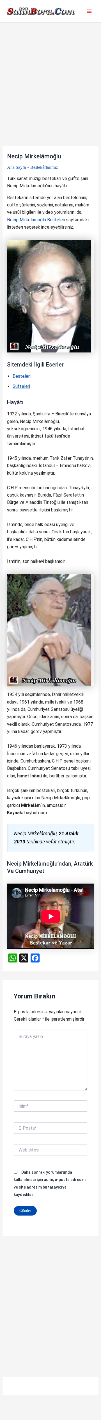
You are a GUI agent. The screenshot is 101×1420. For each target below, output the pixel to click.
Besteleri (22, 376)
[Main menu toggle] (89, 11)
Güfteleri (21, 386)
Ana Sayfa (16, 167)
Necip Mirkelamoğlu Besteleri (36, 219)
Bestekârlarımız (44, 167)
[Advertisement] (50, 93)
